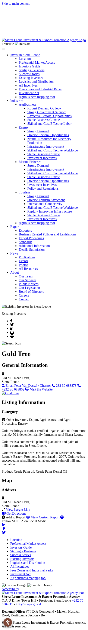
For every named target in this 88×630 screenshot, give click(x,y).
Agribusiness (27, 104)
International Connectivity (44, 204)
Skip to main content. (16, 3)
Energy (24, 127)
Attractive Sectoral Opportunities (49, 116)
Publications (27, 257)
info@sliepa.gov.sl (28, 604)
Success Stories (29, 74)
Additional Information (34, 246)
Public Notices (28, 284)
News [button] (14, 253)
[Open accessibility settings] (7, 622)
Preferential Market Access (37, 62)
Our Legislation (29, 288)
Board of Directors (31, 291)
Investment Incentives (42, 158)
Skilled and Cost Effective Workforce (52, 150)
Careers (24, 295)
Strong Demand (38, 131)
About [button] (14, 272)
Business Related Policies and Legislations (47, 234)
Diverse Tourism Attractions (46, 200)
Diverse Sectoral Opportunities (48, 135)
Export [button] (14, 226)
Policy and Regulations (43, 188)
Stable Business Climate (43, 120)
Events (23, 261)
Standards (25, 242)
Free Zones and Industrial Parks (40, 89)
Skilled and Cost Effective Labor (49, 123)
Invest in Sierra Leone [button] (25, 55)
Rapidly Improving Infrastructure (49, 211)
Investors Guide (29, 66)
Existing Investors (31, 78)
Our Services (27, 280)
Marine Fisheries (30, 162)
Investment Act (29, 93)
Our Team (25, 276)
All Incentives (28, 85)
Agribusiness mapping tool (37, 97)
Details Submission (32, 249)
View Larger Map (18, 509)
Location (25, 58)
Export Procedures (31, 238)
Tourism (24, 192)
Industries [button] (16, 100)
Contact (24, 299)
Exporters (25, 230)
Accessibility (10, 589)
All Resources (28, 268)
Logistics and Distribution (36, 81)
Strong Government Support (46, 112)
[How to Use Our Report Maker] (62, 517)
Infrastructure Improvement (45, 146)
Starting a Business (31, 70)
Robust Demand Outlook (44, 108)
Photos (23, 265)
